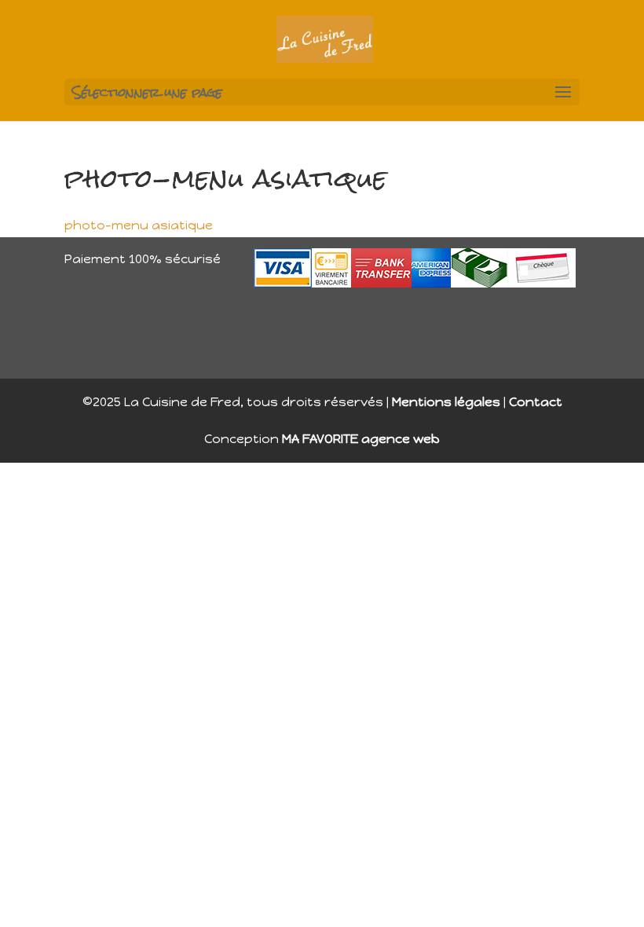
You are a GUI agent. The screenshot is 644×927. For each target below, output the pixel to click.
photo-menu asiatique (138, 225)
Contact (535, 401)
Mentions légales (446, 401)
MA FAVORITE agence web (361, 438)
